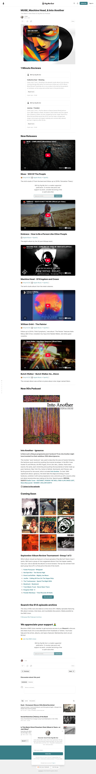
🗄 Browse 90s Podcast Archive (31, 617)
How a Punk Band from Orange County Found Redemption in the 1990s (39, 719)
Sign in (91, 3)
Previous (26, 671)
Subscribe (83, 3)
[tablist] (27, 682)
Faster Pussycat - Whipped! (33, 570)
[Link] (18, 68)
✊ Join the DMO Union (28, 639)
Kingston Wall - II (29, 590)
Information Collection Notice (47, 758)
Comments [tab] (24, 682)
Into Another (55, 471)
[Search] (74, 3)
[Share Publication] (77, 3)
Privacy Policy (59, 758)
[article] (48, 709)
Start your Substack (44, 767)
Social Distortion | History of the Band (34, 717)
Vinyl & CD (26, 177)
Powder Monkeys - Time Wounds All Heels (38, 593)
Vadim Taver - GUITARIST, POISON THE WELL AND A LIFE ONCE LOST (50, 480)
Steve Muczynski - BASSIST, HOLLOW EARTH (36, 483)
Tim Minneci (34, 710)
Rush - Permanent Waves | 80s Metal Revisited (37, 705)
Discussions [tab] (32, 701)
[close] (62, 731)
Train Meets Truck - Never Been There (36, 587)
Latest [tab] (26, 701)
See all (24, 741)
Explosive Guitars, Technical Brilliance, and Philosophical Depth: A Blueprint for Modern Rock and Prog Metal (41, 707)
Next (70, 671)
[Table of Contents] (2, 387)
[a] (69, 708)
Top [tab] (22, 701)
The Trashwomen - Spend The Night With (37, 581)
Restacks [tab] (30, 682)
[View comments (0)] (27, 21)
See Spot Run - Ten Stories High (34, 572)
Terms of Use (55, 757)
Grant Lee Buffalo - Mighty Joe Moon (36, 575)
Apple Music (37, 177)
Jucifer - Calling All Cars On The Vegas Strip (38, 578)
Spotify (45, 177)
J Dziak (26, 16)
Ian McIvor (41, 710)
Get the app (55, 767)
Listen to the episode (31, 486)
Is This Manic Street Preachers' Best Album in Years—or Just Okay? (40, 728)
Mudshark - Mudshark (31, 584)
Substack (40, 771)
